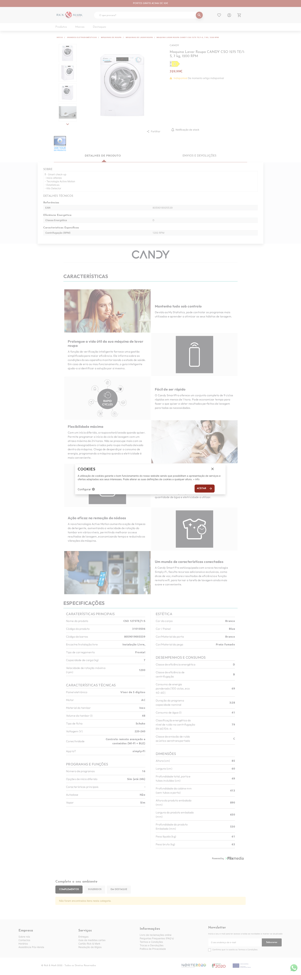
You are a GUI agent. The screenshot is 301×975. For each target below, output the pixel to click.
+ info (196, 479)
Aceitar (204, 488)
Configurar (86, 489)
